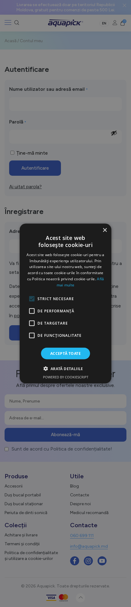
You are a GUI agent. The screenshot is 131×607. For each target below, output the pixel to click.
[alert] (65, 303)
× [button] (104, 230)
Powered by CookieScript (65, 376)
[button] (65, 368)
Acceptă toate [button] (65, 353)
